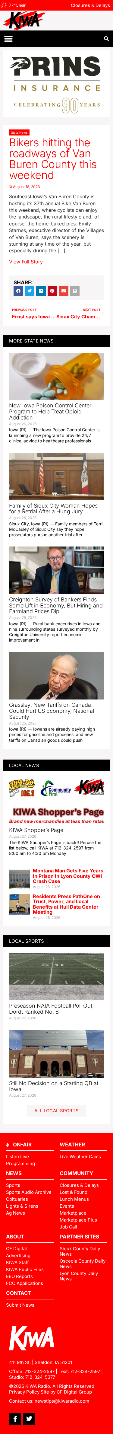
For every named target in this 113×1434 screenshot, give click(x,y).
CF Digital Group (74, 1392)
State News (19, 132)
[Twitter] (29, 1419)
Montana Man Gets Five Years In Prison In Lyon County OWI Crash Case (68, 876)
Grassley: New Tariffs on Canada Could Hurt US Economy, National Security (51, 711)
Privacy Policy (24, 1392)
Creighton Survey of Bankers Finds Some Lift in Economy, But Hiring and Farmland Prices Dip (56, 605)
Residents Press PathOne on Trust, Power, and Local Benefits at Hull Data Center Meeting (66, 904)
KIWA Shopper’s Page (36, 830)
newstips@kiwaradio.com (62, 1401)
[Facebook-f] (15, 1419)
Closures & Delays (90, 5)
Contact (18, 1293)
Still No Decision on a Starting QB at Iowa (53, 1086)
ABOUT (15, 1237)
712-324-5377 (40, 1377)
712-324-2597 (40, 1371)
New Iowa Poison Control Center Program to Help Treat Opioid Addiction (50, 411)
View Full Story (26, 262)
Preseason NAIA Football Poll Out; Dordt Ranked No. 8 (51, 1008)
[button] (8, 39)
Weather (72, 1145)
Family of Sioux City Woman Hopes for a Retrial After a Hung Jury (53, 508)
